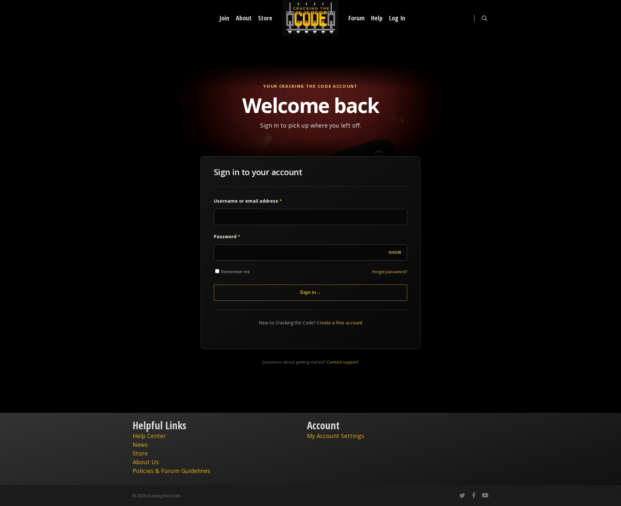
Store (140, 453)
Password (227, 236)
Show (394, 252)
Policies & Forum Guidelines (171, 471)
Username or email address (248, 201)
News (140, 444)
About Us (146, 462)
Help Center (149, 436)
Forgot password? (389, 272)
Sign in (310, 292)
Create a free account (340, 323)
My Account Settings (335, 436)
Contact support (342, 362)
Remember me (235, 272)
